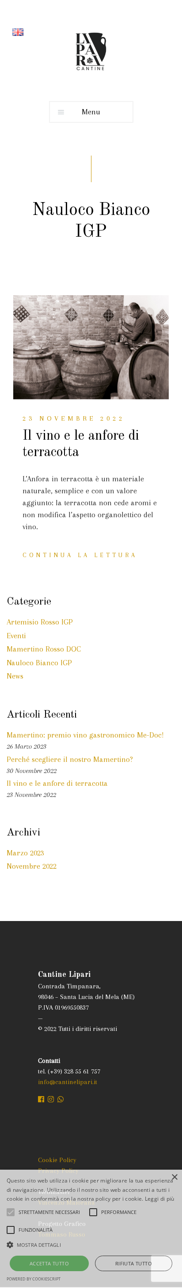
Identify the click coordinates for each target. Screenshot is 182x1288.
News (15, 675)
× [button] (174, 1177)
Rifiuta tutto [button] (133, 1263)
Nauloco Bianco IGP (39, 662)
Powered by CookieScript (34, 1279)
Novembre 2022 (32, 866)
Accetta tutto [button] (49, 1263)
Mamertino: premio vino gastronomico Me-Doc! (85, 734)
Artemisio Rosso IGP (40, 621)
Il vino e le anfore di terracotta (57, 783)
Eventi (16, 635)
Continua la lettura (80, 555)
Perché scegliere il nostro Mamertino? (70, 759)
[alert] (91, 1229)
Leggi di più (159, 1198)
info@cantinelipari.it (67, 1082)
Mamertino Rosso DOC (44, 648)
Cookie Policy (57, 1160)
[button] (91, 1244)
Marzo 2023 (25, 852)
